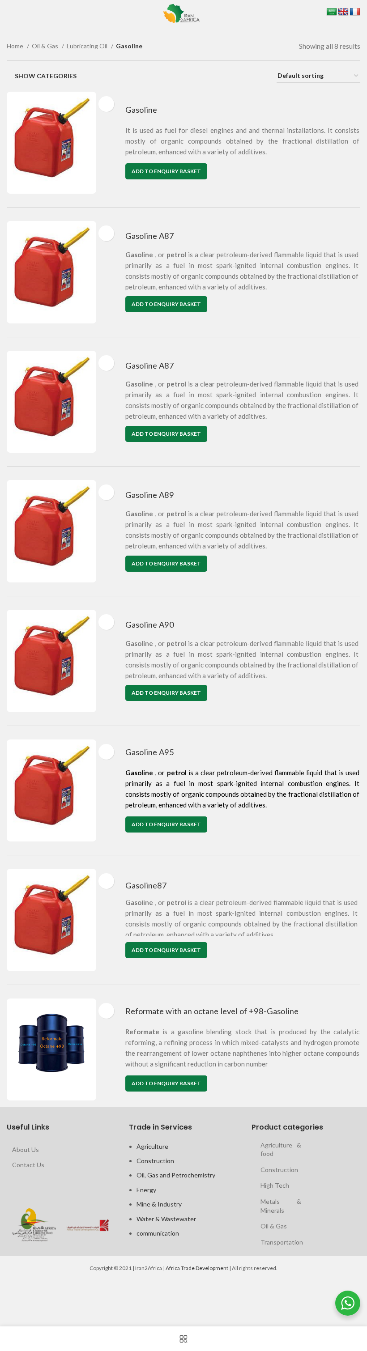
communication (158, 1233)
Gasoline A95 (149, 752)
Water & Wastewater (166, 1219)
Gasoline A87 (149, 236)
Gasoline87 (146, 885)
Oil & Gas (46, 46)
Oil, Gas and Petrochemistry (176, 1175)
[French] (355, 12)
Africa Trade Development (197, 1268)
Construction (155, 1160)
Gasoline (141, 110)
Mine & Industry (159, 1204)
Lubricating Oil (88, 46)
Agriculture (152, 1146)
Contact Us (28, 1164)
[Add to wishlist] (106, 104)
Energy (146, 1190)
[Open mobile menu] (8, 13)
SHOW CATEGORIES (46, 76)
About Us (25, 1149)
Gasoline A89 (149, 495)
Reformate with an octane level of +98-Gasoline (212, 1011)
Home (16, 46)
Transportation (281, 1242)
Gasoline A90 (149, 624)
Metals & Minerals (280, 1206)
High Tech (274, 1185)
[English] (343, 12)
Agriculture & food (280, 1149)
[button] (166, 171)
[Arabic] (331, 12)
